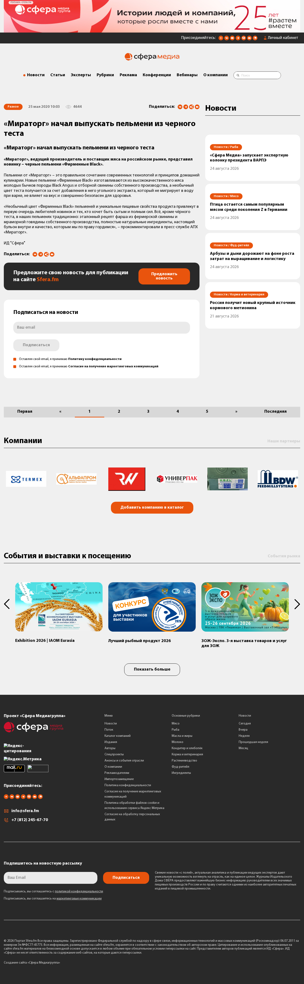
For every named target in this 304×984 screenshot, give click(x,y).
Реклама (128, 75)
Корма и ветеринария (187, 754)
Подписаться (36, 345)
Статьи (57, 75)
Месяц (243, 748)
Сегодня (245, 723)
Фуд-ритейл (180, 767)
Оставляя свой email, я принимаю (70, 359)
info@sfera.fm (25, 811)
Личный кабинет (283, 38)
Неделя (244, 736)
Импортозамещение (119, 779)
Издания (110, 742)
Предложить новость (164, 276)
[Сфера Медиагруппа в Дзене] (220, 39)
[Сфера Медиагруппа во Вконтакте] (226, 39)
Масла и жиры (182, 736)
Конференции (157, 75)
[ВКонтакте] (180, 106)
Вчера (243, 730)
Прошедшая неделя (253, 742)
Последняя (275, 412)
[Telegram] (185, 106)
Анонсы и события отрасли (124, 760)
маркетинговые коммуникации (79, 898)
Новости (36, 75)
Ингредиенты (181, 773)
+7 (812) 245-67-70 (29, 820)
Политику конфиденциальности (95, 359)
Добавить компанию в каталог (152, 508)
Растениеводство (184, 760)
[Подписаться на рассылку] (249, 39)
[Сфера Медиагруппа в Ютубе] (232, 39)
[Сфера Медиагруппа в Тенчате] (243, 39)
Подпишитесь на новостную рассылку (43, 863)
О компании (215, 75)
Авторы (109, 748)
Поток (108, 730)
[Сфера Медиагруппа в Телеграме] (238, 39)
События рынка (284, 556)
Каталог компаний (117, 736)
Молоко (177, 742)
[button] (9, 604)
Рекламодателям (116, 773)
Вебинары (187, 75)
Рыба (175, 730)
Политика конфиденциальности (127, 785)
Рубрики (105, 75)
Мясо (176, 723)
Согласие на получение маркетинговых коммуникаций (113, 366)
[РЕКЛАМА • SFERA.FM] (152, 30)
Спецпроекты (114, 754)
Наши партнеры (283, 441)
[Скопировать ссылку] (191, 107)
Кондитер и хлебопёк (187, 748)
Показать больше (152, 669)
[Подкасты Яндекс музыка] (255, 39)
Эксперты (81, 75)
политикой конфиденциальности (79, 891)
